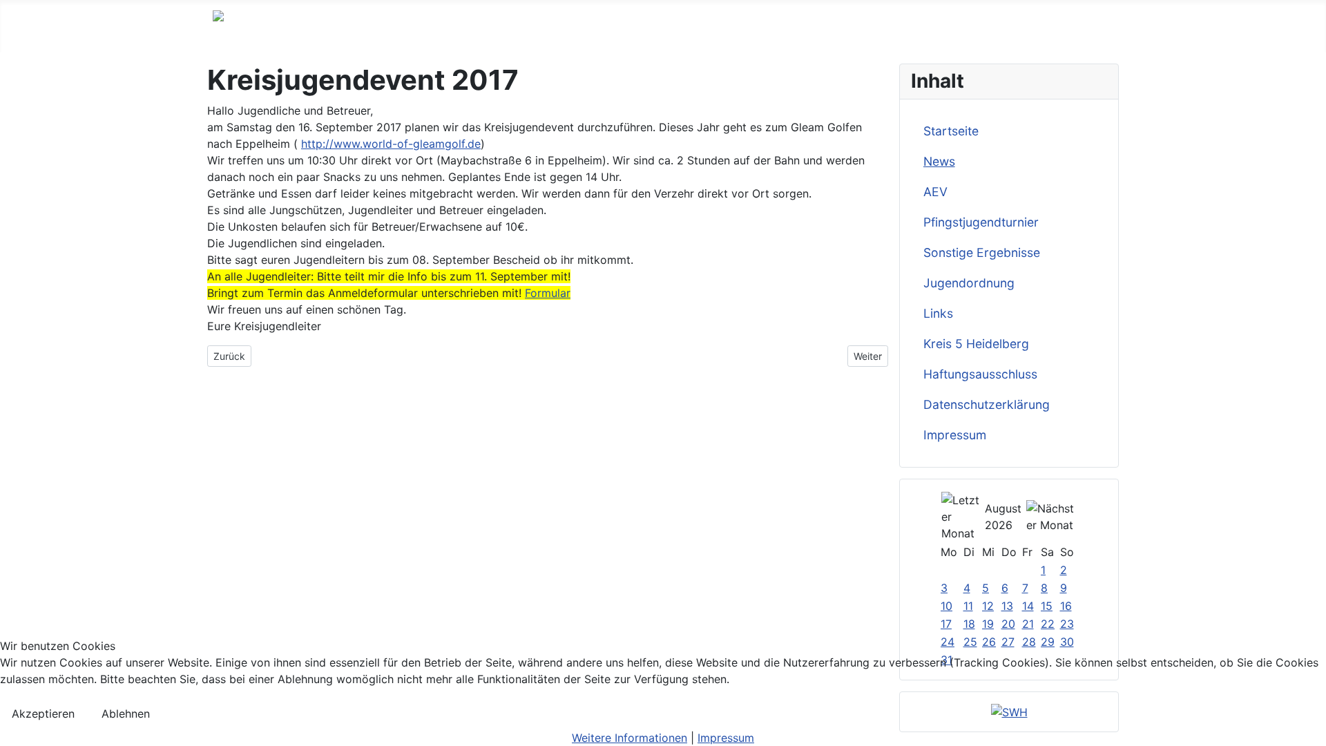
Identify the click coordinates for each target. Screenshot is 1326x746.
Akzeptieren (43, 713)
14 (1028, 606)
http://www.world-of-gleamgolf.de (391, 144)
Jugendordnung (969, 283)
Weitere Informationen (629, 738)
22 (1048, 624)
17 (946, 624)
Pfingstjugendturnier (981, 222)
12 (988, 606)
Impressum (954, 435)
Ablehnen (126, 713)
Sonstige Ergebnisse (981, 252)
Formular (547, 293)
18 (969, 624)
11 (968, 606)
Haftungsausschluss (980, 374)
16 (1066, 606)
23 (1067, 624)
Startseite (951, 131)
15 (1047, 606)
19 (988, 624)
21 (1028, 624)
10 (946, 606)
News (939, 161)
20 (1008, 624)
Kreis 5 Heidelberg (976, 343)
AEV (935, 191)
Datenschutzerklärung (986, 404)
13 (1007, 606)
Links (938, 313)
